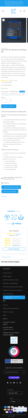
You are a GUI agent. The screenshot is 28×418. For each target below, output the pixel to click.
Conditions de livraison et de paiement (12, 290)
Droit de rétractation (8, 293)
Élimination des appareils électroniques (13, 286)
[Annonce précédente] (2, 3)
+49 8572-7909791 (8, 334)
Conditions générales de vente (10, 280)
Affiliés (4, 315)
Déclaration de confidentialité (10, 283)
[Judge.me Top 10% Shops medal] (21, 217)
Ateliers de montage (10, 191)
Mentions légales (7, 276)
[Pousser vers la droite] (17, 45)
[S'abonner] (23, 372)
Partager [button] (5, 196)
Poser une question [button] (14, 249)
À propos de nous (7, 273)
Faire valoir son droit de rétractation (12, 297)
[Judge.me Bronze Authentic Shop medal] (14, 217)
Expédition (7, 94)
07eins (7, 414)
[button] (3, 11)
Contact (5, 324)
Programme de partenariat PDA (11, 308)
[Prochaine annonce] (25, 3)
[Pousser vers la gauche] (10, 45)
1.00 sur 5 (18, 233)
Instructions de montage (11, 187)
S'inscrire (5, 305)
